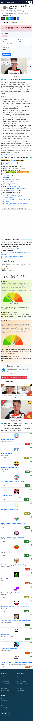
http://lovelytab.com (8, 10)
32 (7, 165)
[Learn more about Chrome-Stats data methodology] (20, 190)
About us (3, 698)
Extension (19, 10)
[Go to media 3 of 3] (18, 76)
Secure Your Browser (13, 373)
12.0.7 (9, 168)
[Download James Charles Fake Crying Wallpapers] (9, 51)
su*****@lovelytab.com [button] (13, 186)
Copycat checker (21, 681)
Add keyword (20, 690)
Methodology (4, 700)
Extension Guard (5, 681)
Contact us (3, 705)
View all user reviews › (7, 273)
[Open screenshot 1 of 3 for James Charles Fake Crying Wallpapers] (14, 66)
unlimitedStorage (7, 175)
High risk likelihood (22, 172)
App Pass (3, 676)
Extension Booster (5, 683)
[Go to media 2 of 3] (16, 76)
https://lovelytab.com (7, 154)
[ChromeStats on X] (9, 713)
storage (5, 177)
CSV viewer (20, 686)
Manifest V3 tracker (22, 683)
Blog (2, 702)
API (2, 686)
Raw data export (5, 690)
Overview (5, 22)
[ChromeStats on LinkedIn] (2, 713)
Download (14, 22)
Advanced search (21, 679)
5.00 (13, 166)
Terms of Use (4, 707)
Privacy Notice (4, 709)
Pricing (19, 676)
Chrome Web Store (12, 190)
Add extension (20, 688)
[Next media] (30, 66)
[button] (2, 2)
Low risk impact (11, 172)
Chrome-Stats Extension (7, 679)
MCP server (4, 688)
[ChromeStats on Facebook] (5, 713)
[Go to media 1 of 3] (15, 76)
